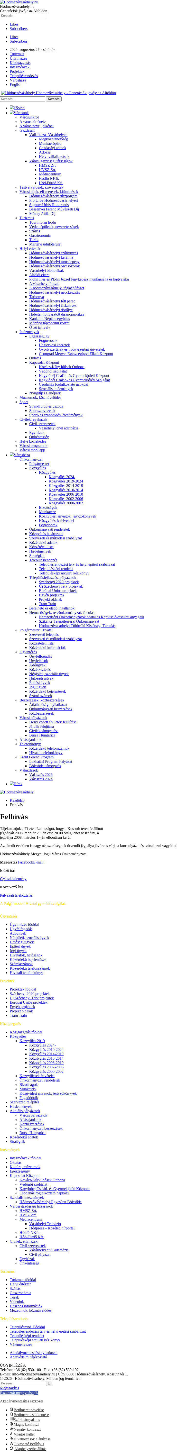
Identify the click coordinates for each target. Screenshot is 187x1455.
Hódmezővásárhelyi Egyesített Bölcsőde (50, 1202)
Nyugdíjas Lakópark (45, 393)
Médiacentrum (50, 174)
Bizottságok (48, 507)
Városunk (21, 113)
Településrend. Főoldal (27, 1327)
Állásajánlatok (30, 739)
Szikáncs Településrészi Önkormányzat (69, 621)
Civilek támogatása (43, 731)
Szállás (34, 231)
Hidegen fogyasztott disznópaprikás (56, 314)
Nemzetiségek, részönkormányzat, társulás (61, 612)
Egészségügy (39, 336)
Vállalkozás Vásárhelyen (48, 135)
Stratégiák (37, 556)
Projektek (17, 71)
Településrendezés (24, 76)
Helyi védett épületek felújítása (52, 722)
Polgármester (39, 464)
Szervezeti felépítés (44, 634)
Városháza (18, 80)
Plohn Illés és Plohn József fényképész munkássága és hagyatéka (79, 279)
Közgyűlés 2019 (32, 1041)
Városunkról (29, 117)
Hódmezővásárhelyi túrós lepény (54, 262)
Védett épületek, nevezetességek (54, 227)
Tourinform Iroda (42, 222)
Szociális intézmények (56, 389)
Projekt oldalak (50, 599)
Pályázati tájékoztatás (16, 895)
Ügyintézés (18, 58)
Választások (28, 770)
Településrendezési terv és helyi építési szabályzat (77, 564)
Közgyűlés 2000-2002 (66, 503)
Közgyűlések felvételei (56, 520)
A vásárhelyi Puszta (44, 284)
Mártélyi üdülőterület (45, 244)
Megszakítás (9, 1388)
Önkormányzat (30, 459)
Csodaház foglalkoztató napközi (63, 384)
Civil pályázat (39, 1254)
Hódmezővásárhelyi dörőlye (51, 310)
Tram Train (47, 604)
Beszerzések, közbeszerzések (41, 700)
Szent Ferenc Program (36, 757)
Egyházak (37, 432)
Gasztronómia (40, 235)
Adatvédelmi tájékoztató (28, 1357)
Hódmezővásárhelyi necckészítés (54, 292)
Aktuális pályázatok (25, 1111)
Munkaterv (47, 512)
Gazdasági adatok (52, 148)
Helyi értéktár (29, 248)
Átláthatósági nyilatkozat (48, 704)
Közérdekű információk (47, 648)
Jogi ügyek (37, 687)
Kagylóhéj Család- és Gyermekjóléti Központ (74, 375)
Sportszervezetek (42, 411)
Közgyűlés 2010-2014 (66, 490)
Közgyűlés (37, 468)
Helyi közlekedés (32, 441)
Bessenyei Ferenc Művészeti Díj (54, 209)
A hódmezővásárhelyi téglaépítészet (56, 288)
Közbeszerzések (41, 713)
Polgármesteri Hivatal (36, 630)
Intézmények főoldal (25, 1158)
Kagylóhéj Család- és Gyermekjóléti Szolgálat (74, 380)
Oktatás (35, 358)
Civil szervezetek (42, 424)
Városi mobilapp (32, 450)
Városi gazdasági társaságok (51, 161)
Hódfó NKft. (49, 178)
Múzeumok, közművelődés (40, 397)
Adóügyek (37, 665)
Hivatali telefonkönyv (46, 753)
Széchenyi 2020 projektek (59, 582)
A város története (32, 121)
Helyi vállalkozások (54, 157)
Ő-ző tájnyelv (39, 327)
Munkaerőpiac (50, 143)
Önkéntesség (39, 437)
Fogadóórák (48, 525)
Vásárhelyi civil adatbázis (58, 428)
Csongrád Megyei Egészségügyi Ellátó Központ (76, 354)
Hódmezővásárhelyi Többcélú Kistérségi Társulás (77, 626)
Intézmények (19, 67)
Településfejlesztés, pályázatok (52, 577)
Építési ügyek (39, 683)
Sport (23, 402)
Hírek (18, 784)
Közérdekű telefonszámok (49, 748)
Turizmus (17, 54)
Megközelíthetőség (53, 139)
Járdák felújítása (41, 726)
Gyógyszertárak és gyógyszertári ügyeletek (72, 349)
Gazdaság (27, 130)
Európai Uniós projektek (58, 591)
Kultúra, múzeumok (25, 1167)
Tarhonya (36, 297)
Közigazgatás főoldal (26, 1032)
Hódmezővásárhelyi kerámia (51, 257)
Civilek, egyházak (33, 419)
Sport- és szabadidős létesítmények (56, 415)
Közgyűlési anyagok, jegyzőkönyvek (67, 516)
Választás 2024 (41, 779)
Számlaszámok (40, 696)
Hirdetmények (40, 551)
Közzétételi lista (41, 547)
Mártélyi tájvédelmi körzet (49, 323)
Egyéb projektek (51, 595)
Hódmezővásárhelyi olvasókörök (54, 266)
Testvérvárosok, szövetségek (41, 187)
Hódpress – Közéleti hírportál (52, 1228)
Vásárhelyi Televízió (45, 1224)
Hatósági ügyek (41, 678)
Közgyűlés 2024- (62, 477)
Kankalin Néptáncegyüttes (49, 319)
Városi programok (33, 446)
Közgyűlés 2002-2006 (66, 499)
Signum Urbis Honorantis (49, 205)
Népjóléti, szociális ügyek (49, 674)
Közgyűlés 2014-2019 (66, 485)
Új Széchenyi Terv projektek (61, 586)
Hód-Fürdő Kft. (51, 183)
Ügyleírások (38, 661)
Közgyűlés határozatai (46, 534)
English (15, 84)
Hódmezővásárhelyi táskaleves (52, 305)
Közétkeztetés (40, 669)
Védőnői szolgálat (53, 371)
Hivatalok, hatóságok (26, 955)
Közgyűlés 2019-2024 (66, 481)
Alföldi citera (39, 275)
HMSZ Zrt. (47, 165)
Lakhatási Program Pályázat (50, 761)
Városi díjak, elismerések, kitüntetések (48, 192)
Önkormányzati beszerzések (50, 709)
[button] (19, 1393)
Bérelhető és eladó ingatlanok (52, 608)
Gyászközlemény (13, 879)
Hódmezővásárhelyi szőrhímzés (53, 253)
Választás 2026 (41, 775)
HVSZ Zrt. (47, 170)
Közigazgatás (20, 63)
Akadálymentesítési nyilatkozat (33, 1353)
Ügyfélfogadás (40, 656)
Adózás (45, 152)
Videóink (17, 1302)
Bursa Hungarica (42, 735)
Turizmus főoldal (23, 1280)
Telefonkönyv (30, 744)
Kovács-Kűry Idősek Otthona (61, 367)
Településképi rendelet (56, 569)
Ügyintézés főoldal (24, 924)
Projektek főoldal (23, 989)
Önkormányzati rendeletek (49, 529)
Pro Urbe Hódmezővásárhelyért (53, 200)
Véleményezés (21, 1344)
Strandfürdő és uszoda (46, 406)
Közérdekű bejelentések (47, 691)
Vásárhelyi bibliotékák (46, 270)
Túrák (33, 240)
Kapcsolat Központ (44, 362)
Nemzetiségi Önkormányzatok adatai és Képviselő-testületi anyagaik (91, 617)
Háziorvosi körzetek (54, 345)
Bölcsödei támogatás (45, 766)
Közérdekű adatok (43, 542)
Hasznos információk (26, 1306)
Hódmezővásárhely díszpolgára (53, 196)
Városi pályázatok (33, 718)
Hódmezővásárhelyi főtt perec (52, 301)
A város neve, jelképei (36, 126)
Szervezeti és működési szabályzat (55, 538)
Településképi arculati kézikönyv (64, 573)
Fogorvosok (48, 340)
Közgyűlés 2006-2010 (66, 494)
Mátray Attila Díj (42, 213)
